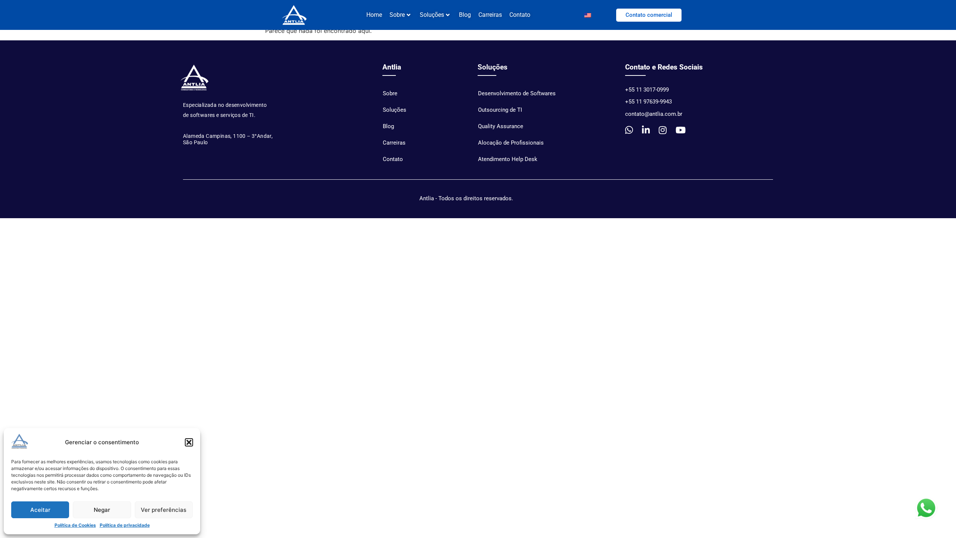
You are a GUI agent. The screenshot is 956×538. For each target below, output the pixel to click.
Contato (519, 14)
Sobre (390, 93)
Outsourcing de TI (500, 109)
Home (374, 14)
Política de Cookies (75, 525)
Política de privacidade (125, 525)
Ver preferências (163, 509)
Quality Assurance (500, 126)
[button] (189, 442)
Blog (465, 14)
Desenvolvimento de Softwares (517, 93)
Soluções (432, 14)
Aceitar (40, 509)
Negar (102, 509)
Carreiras (490, 14)
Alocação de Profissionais (511, 142)
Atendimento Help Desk (507, 159)
